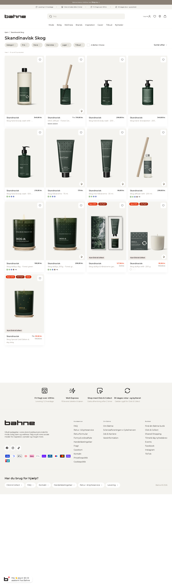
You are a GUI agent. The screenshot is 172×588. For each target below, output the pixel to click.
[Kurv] (165, 16)
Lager (64, 45)
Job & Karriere (109, 434)
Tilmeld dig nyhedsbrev (156, 438)
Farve (35, 45)
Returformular (81, 434)
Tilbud (78, 45)
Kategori (10, 45)
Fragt (76, 446)
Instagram (150, 450)
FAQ (76, 426)
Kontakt (77, 454)
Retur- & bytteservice (84, 430)
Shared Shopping (153, 434)
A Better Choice (97, 45)
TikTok (148, 454)
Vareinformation (110, 438)
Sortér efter (159, 45)
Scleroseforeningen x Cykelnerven (119, 430)
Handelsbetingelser (83, 442)
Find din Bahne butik (155, 426)
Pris (23, 45)
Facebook (149, 446)
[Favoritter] (154, 16)
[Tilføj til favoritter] (40, 59)
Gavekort (78, 450)
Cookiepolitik (80, 462)
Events (148, 442)
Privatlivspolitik (81, 458)
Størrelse (50, 45)
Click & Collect (151, 430)
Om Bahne (108, 426)
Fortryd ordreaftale (83, 438)
